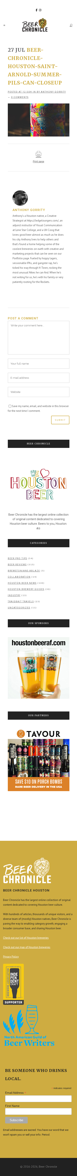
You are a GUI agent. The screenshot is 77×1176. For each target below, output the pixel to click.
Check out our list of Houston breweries (26, 938)
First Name (12, 1105)
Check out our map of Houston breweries (26, 947)
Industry (14, 595)
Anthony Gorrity (53, 92)
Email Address (15, 1093)
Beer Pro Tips (17, 558)
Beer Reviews (17, 564)
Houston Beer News (22, 583)
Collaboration (19, 577)
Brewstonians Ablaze (24, 571)
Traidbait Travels (21, 601)
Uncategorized (19, 608)
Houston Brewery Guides (26, 589)
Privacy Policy (11, 956)
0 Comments (20, 97)
